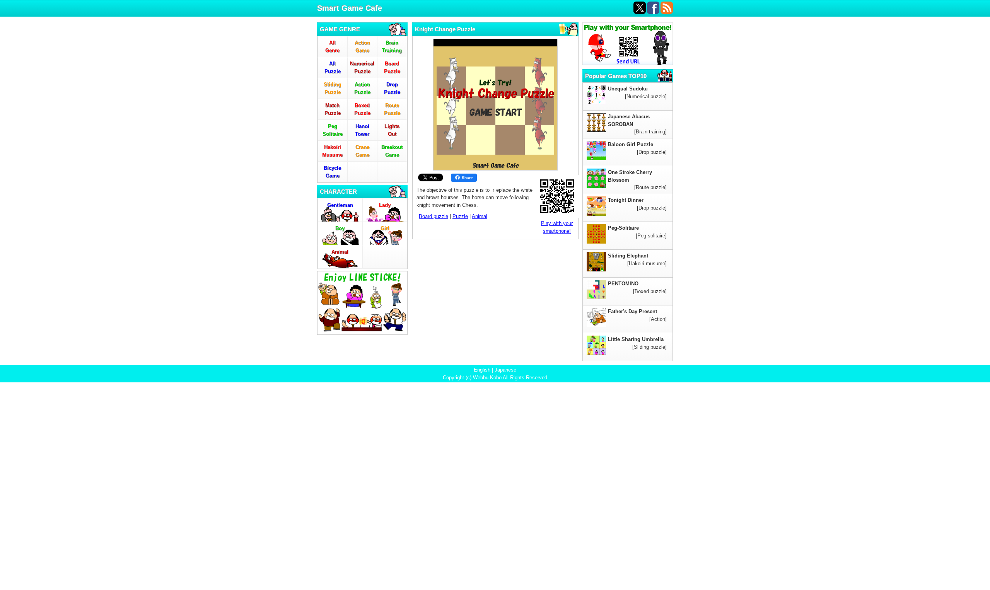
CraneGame (362, 151)
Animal (339, 252)
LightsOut (391, 130)
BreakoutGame (392, 151)
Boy (340, 228)
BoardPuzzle (392, 67)
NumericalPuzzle (362, 67)
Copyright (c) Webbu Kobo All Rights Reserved (495, 377)
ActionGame (362, 46)
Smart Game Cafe (349, 8)
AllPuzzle (332, 67)
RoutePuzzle (392, 109)
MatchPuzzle (332, 109)
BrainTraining (392, 46)
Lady (385, 205)
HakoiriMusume (332, 151)
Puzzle (460, 216)
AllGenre (332, 46)
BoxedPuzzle (362, 109)
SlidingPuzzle (332, 88)
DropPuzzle (392, 88)
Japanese (505, 370)
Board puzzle (433, 216)
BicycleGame (332, 172)
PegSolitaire (333, 130)
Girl (385, 228)
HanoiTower (362, 130)
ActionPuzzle (362, 88)
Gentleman (340, 205)
